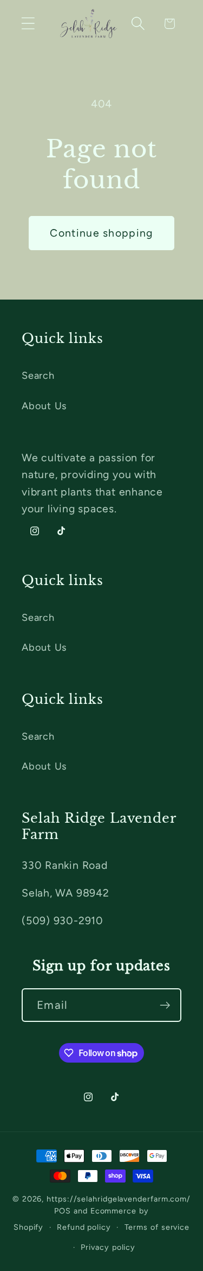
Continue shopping (101, 232)
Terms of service (157, 1227)
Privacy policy (108, 1247)
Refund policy (84, 1227)
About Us (44, 406)
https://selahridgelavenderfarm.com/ (119, 1199)
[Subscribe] (164, 1005)
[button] (27, 23)
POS (62, 1211)
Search (38, 376)
